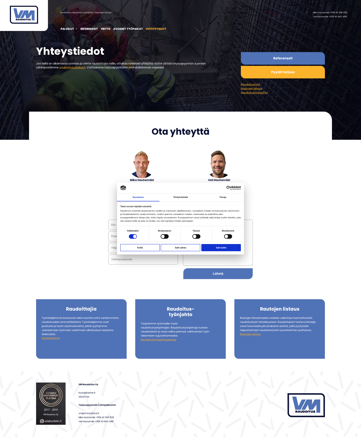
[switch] (165, 236)
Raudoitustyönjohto (254, 93)
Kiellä (140, 247)
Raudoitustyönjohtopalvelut (158, 339)
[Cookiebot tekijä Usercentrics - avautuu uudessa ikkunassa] (228, 188)
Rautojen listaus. (250, 334)
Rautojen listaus (103, 12)
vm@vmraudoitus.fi (72, 67)
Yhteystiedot (156, 29)
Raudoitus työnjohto (82, 12)
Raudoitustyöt (250, 84)
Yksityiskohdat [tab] (180, 197)
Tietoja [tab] (222, 197)
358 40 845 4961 (338, 16)
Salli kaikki (221, 247)
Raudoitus (65, 12)
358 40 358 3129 (339, 12)
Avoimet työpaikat (128, 29)
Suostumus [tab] (138, 197)
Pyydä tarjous (283, 72)
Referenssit (89, 29)
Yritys (105, 29)
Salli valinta (180, 247)
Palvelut (67, 29)
